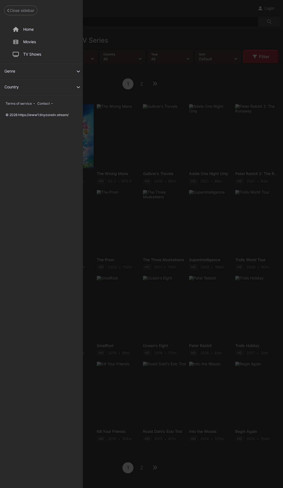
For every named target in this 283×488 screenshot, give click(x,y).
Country (11, 86)
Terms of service (19, 103)
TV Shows (32, 54)
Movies (29, 41)
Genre (9, 71)
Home (28, 29)
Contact (43, 103)
